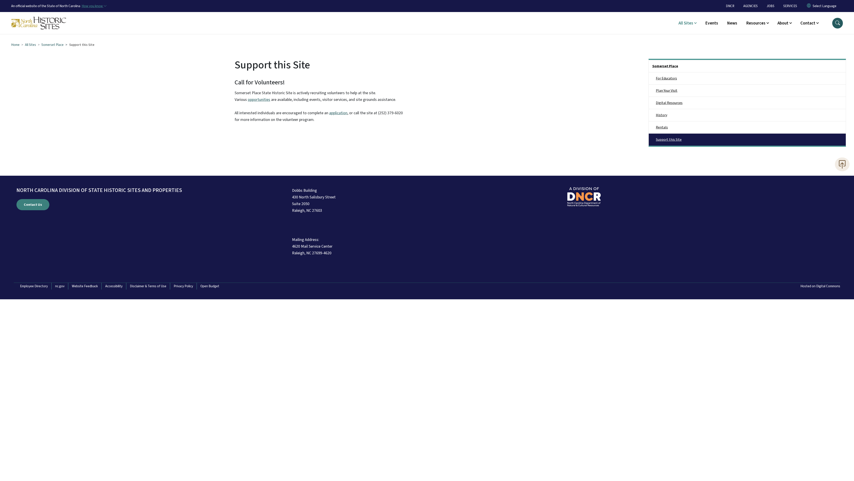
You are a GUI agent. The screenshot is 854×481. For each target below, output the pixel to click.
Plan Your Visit (666, 90)
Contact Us (33, 204)
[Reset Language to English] (809, 6)
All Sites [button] (686, 23)
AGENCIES (750, 6)
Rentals (662, 127)
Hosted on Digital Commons (820, 286)
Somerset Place (52, 44)
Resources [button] (755, 23)
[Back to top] (842, 164)
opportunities (259, 99)
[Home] (39, 18)
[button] (837, 23)
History (661, 115)
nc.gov (59, 286)
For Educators (666, 78)
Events (711, 23)
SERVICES (790, 6)
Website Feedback (85, 286)
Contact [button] (807, 23)
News (732, 23)
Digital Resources (669, 102)
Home (15, 44)
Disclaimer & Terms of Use (148, 286)
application (338, 113)
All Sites (30, 44)
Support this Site (669, 139)
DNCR (730, 6)
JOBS (770, 6)
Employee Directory (34, 286)
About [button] (782, 23)
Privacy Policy (183, 286)
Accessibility (114, 286)
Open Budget (209, 286)
